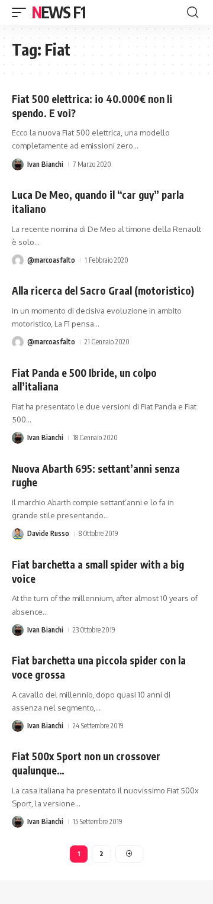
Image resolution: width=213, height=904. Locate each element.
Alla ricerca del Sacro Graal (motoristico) (103, 290)
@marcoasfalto (51, 260)
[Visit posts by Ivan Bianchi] (18, 164)
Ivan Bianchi (45, 164)
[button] (22, 12)
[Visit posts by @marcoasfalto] (18, 260)
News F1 (58, 12)
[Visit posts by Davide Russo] (18, 534)
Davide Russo (48, 533)
